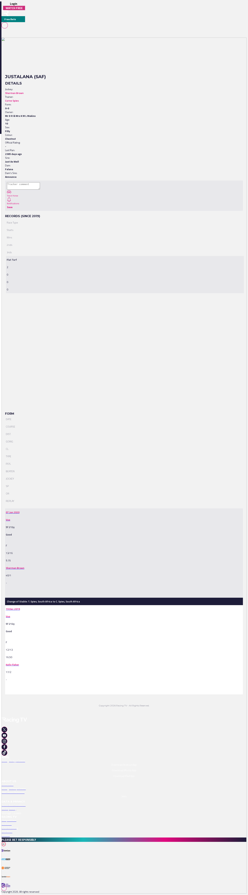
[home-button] (5, 13)
